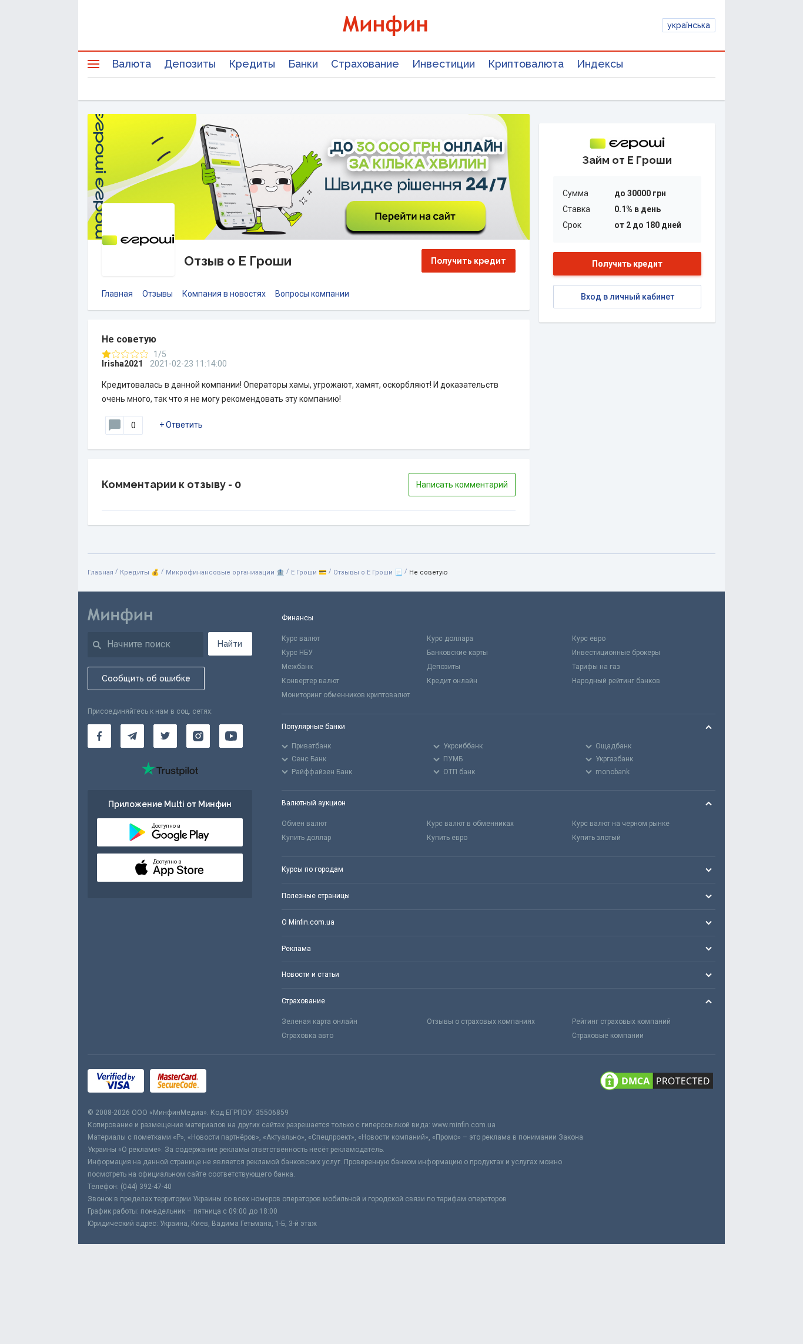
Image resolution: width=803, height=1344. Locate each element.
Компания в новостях (224, 293)
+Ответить (181, 424)
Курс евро (588, 638)
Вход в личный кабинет (627, 296)
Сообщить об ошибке (146, 678)
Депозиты (190, 64)
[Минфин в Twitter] (165, 736)
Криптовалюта (526, 64)
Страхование (365, 64)
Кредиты (252, 64)
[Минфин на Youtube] (231, 736)
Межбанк (297, 667)
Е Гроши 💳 (309, 572)
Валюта (131, 64)
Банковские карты (457, 653)
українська (688, 25)
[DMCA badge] (656, 1081)
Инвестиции (443, 64)
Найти (230, 644)
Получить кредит (468, 261)
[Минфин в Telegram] (132, 736)
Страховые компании (608, 1035)
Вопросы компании (312, 293)
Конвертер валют (310, 681)
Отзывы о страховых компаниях (481, 1021)
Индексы (600, 64)
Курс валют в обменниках (470, 823)
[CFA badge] (238, 1080)
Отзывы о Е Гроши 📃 (368, 572)
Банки (303, 64)
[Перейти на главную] (401, 25)
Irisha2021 (122, 363)
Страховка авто (307, 1035)
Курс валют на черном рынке (621, 823)
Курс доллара (450, 638)
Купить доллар (306, 838)
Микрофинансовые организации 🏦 (225, 572)
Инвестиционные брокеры (616, 653)
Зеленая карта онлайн (319, 1021)
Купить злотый (596, 838)
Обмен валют (304, 823)
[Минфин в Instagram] (198, 736)
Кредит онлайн (452, 681)
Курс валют (301, 638)
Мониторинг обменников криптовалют (346, 695)
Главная (117, 293)
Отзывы (157, 293)
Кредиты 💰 (139, 572)
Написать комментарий (462, 484)
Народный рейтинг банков (616, 681)
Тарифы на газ (596, 667)
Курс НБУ (297, 653)
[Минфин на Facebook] (99, 736)
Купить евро (447, 838)
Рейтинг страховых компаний (621, 1021)
